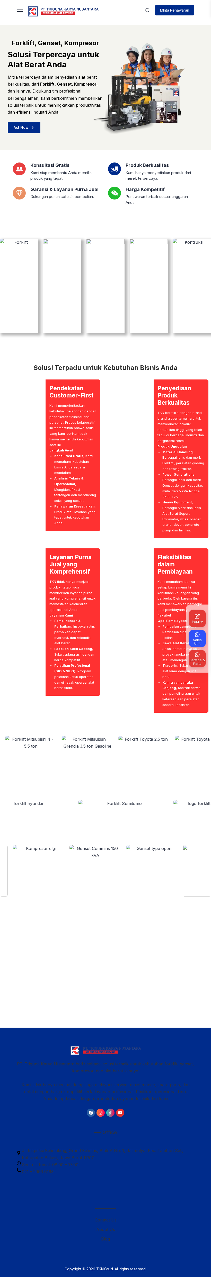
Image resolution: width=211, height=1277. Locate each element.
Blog (105, 1239)
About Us (105, 1229)
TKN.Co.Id (104, 1269)
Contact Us (106, 1219)
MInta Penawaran (174, 10)
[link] (91, 1113)
